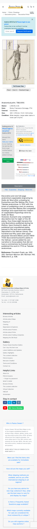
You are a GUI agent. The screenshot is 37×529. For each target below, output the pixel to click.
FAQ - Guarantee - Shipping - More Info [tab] (18, 190)
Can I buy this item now (10, 347)
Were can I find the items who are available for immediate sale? (18, 460)
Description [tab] (19, 186)
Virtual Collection (8, 389)
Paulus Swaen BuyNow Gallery (12, 345)
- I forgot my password (10, 378)
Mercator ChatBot (8, 360)
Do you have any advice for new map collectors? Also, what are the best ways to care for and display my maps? (18, 491)
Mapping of (6, 322)
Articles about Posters (10, 329)
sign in (32, 133)
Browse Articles (8, 316)
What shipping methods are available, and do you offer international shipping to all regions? (18, 478)
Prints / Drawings (13, 12)
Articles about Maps (9, 319)
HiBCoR (5, 391)
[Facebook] (5, 402)
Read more (31, 175)
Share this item (26, 151)
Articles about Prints (9, 332)
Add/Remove (27, 140)
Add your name (7, 142)
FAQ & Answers (8, 358)
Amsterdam (6, 394)
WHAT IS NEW (7, 381)
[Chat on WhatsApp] (16, 408)
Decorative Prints (23, 14)
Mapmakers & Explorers (10, 327)
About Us (6, 373)
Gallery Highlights (8, 353)
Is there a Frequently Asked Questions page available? (18, 503)
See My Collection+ (25, 145)
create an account (22, 135)
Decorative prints (10, 14)
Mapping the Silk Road (10, 337)
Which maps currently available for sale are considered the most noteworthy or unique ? (18, 512)
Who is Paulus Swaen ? (14, 423)
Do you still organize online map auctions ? (18, 522)
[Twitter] (9, 402)
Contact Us (6, 366)
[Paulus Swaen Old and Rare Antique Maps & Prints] (15, 7)
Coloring (5, 324)
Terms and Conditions (10, 363)
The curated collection (10, 355)
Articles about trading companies (13, 335)
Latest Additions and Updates (12, 350)
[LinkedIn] (14, 402)
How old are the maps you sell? (18, 469)
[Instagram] (19, 402)
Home (4, 12)
